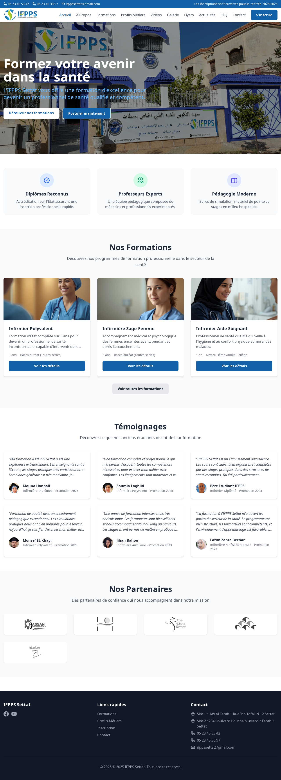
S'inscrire (264, 15)
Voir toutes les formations (140, 388)
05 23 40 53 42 (18, 4)
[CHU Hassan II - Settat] (35, 624)
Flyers (189, 15)
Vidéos (156, 15)
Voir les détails (46, 366)
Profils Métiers (133, 15)
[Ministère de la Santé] (105, 624)
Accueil (65, 15)
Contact (239, 15)
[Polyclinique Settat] (246, 624)
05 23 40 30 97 (47, 4)
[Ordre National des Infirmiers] (176, 624)
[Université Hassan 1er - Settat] (35, 652)
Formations (106, 15)
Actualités (207, 15)
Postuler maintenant (86, 113)
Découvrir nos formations (31, 112)
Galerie (173, 15)
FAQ (224, 15)
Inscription (106, 728)
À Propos (83, 15)
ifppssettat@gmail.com (83, 4)
